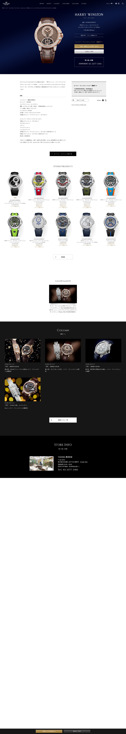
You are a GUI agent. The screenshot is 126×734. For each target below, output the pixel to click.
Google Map (84, 462)
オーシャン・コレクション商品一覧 (63, 154)
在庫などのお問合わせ (49, 731)
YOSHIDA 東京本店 (83, 63)
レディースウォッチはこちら (79, 104)
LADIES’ (57, 4)
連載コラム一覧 (63, 420)
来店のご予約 (89, 51)
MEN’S (49, 4)
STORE (83, 4)
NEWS (42, 4)
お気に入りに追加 (80, 100)
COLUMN (65, 4)
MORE (63, 257)
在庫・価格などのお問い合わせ (89, 46)
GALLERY (75, 4)
